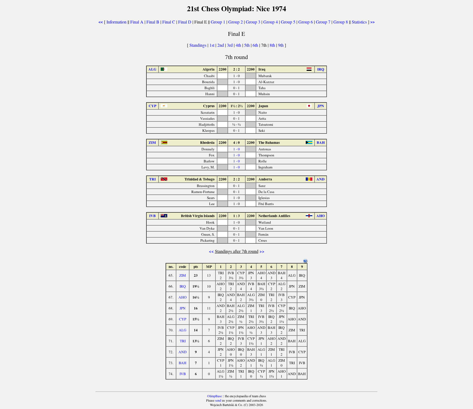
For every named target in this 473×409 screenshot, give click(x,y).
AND (182, 351)
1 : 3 (236, 215)
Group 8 (340, 22)
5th (247, 45)
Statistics (359, 22)
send (218, 400)
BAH (182, 362)
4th (239, 45)
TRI (183, 340)
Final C (168, 22)
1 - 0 (236, 149)
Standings (197, 45)
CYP (182, 319)
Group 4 (270, 22)
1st (212, 45)
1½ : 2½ (236, 106)
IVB (183, 373)
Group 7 (323, 22)
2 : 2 (236, 69)
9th (281, 45)
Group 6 (305, 22)
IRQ (183, 286)
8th (273, 45)
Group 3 (253, 22)
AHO (182, 297)
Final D (184, 22)
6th (256, 45)
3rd (230, 45)
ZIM (182, 275)
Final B (152, 22)
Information (116, 22)
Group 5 (288, 22)
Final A (136, 22)
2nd (221, 45)
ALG (182, 330)
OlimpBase (214, 396)
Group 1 (218, 22)
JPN (183, 308)
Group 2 (235, 22)
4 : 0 (236, 142)
